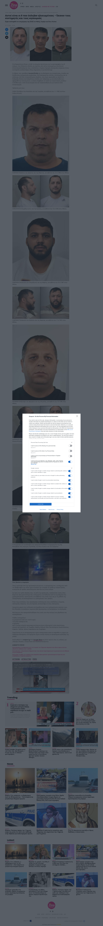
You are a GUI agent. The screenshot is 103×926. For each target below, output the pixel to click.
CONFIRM (40, 504)
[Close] (77, 416)
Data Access (51, 509)
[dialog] (51, 463)
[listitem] (51, 442)
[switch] (70, 446)
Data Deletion (43, 509)
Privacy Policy (60, 509)
